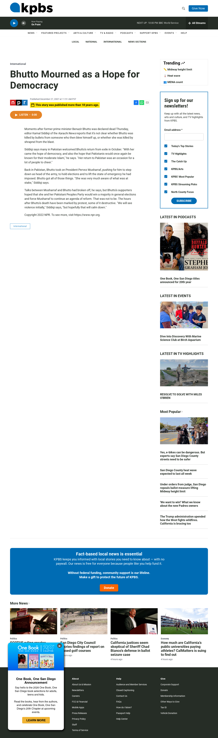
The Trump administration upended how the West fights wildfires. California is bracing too (182, 520)
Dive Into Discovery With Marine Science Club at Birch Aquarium (180, 338)
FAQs (118, 701)
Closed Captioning (125, 690)
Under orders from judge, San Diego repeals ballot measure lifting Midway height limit (183, 488)
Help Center (122, 719)
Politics (13, 638)
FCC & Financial (79, 701)
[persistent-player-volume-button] (23, 23)
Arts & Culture (83, 33)
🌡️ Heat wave (171, 75)
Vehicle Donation (169, 713)
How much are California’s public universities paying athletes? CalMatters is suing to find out (183, 649)
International (113, 41)
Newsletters (78, 690)
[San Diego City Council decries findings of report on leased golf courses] (83, 621)
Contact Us (121, 696)
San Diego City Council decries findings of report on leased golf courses (82, 647)
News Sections (137, 41)
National (91, 41)
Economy (165, 638)
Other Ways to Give (170, 701)
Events (169, 33)
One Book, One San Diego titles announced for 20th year (180, 280)
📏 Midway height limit (177, 69)
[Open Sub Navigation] (37, 33)
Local (75, 41)
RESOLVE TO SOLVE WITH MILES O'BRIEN (181, 396)
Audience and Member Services (131, 684)
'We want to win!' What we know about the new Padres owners (180, 503)
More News (19, 603)
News (31, 33)
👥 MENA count (173, 82)
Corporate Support (170, 684)
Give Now (198, 8)
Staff (74, 724)
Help (184, 33)
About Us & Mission (81, 684)
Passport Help (123, 713)
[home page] (31, 8)
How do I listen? (124, 707)
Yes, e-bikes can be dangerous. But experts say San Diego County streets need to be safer (182, 456)
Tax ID (164, 707)
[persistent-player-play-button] (14, 23)
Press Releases (79, 713)
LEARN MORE (36, 720)
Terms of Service (80, 730)
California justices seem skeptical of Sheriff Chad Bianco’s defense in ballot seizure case (130, 649)
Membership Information (173, 696)
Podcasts (126, 33)
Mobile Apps (78, 707)
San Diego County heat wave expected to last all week (178, 471)
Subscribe (184, 200)
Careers (76, 696)
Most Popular (170, 412)
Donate (109, 588)
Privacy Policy (79, 719)
